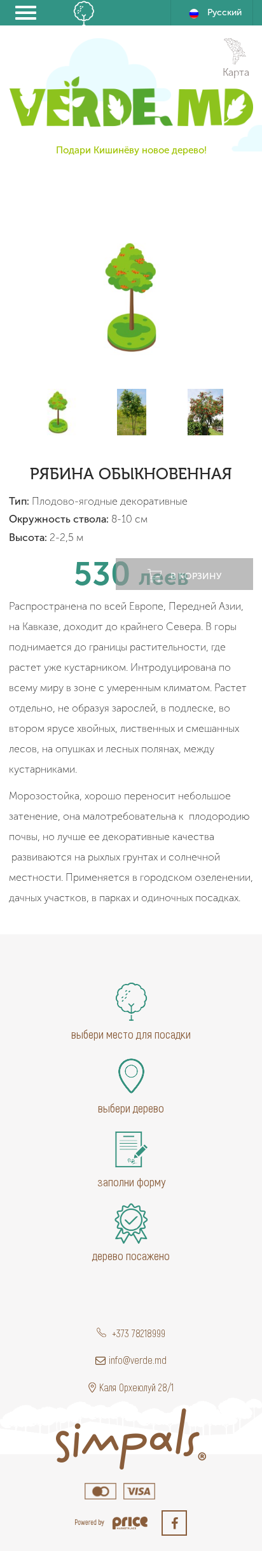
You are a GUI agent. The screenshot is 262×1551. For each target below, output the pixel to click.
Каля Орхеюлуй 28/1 (136, 1387)
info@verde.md (138, 1360)
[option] (131, 296)
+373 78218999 (137, 1333)
